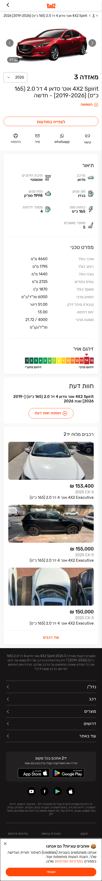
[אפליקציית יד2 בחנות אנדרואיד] (57, 791)
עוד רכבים (51, 637)
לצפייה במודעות (51, 121)
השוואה (87, 104)
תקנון (84, 834)
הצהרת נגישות (51, 834)
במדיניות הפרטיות (69, 861)
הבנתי (51, 872)
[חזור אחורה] (7, 5)
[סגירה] (5, 843)
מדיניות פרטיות (18, 834)
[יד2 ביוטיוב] (31, 791)
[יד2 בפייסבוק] (44, 791)
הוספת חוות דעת (48, 413)
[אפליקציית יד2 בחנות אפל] (70, 791)
